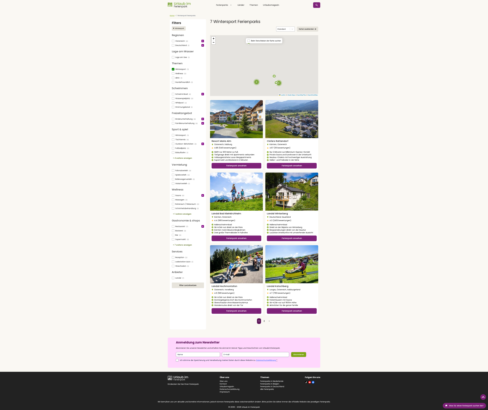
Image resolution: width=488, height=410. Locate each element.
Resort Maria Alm (221, 141)
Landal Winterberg (277, 213)
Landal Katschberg (277, 286)
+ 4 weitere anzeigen (182, 158)
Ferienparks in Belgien (269, 384)
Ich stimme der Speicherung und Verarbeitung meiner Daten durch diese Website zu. (228, 360)
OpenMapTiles (301, 95)
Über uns (223, 381)
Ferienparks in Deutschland (272, 386)
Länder (241, 5)
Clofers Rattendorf (277, 141)
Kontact (223, 384)
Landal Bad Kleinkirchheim (226, 213)
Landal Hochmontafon (224, 286)
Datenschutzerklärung (266, 360)
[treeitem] (188, 41)
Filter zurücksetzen (187, 285)
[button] (179, 28)
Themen (253, 5)
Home (172, 15)
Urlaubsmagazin (271, 5)
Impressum (225, 392)
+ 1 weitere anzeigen (182, 214)
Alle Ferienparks (267, 389)
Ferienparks (222, 5)
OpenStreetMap (313, 95)
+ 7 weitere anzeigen (182, 245)
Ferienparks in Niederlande (271, 381)
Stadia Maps (291, 95)
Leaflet (282, 95)
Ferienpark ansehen (236, 165)
